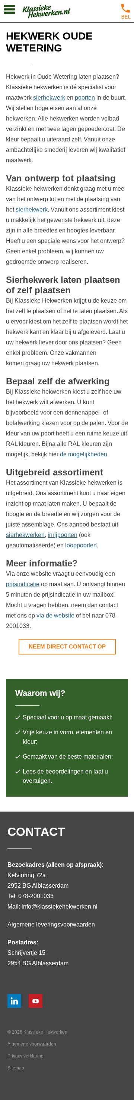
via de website (55, 615)
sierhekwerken (25, 535)
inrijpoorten (62, 535)
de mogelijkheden (83, 454)
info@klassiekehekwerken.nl (60, 906)
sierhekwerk (49, 97)
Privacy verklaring (25, 1056)
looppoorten (81, 545)
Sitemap (15, 1068)
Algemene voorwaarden (31, 1044)
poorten (85, 97)
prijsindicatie (22, 584)
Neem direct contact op (67, 646)
